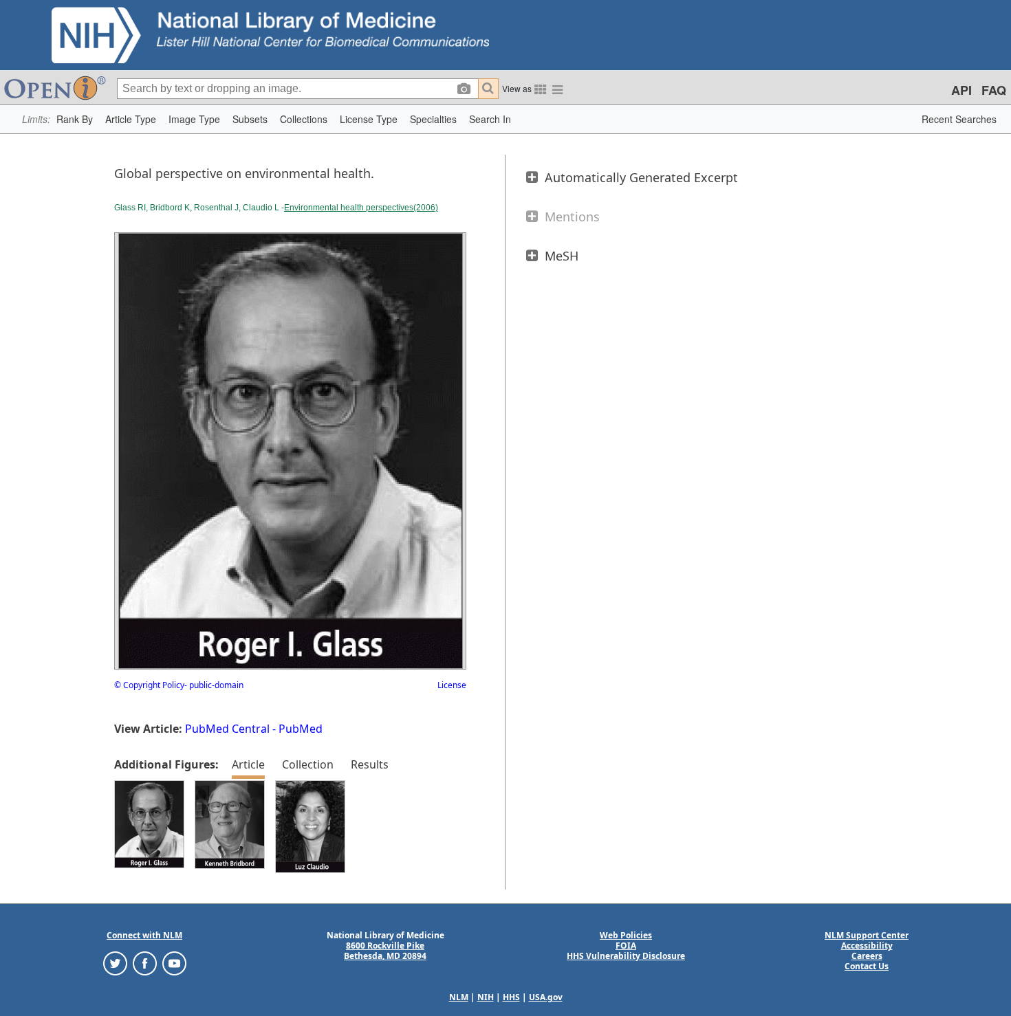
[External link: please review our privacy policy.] (115, 963)
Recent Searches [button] (959, 119)
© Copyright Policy (149, 685)
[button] (75, 119)
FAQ (993, 90)
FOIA (626, 945)
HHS (511, 997)
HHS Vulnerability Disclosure (626, 956)
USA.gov (546, 997)
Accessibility (867, 945)
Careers (866, 956)
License (451, 685)
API (961, 90)
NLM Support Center (867, 935)
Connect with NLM (144, 935)
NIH (485, 997)
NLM (458, 997)
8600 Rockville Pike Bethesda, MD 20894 (385, 951)
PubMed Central (227, 728)
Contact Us (867, 966)
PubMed (301, 728)
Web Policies (626, 935)
